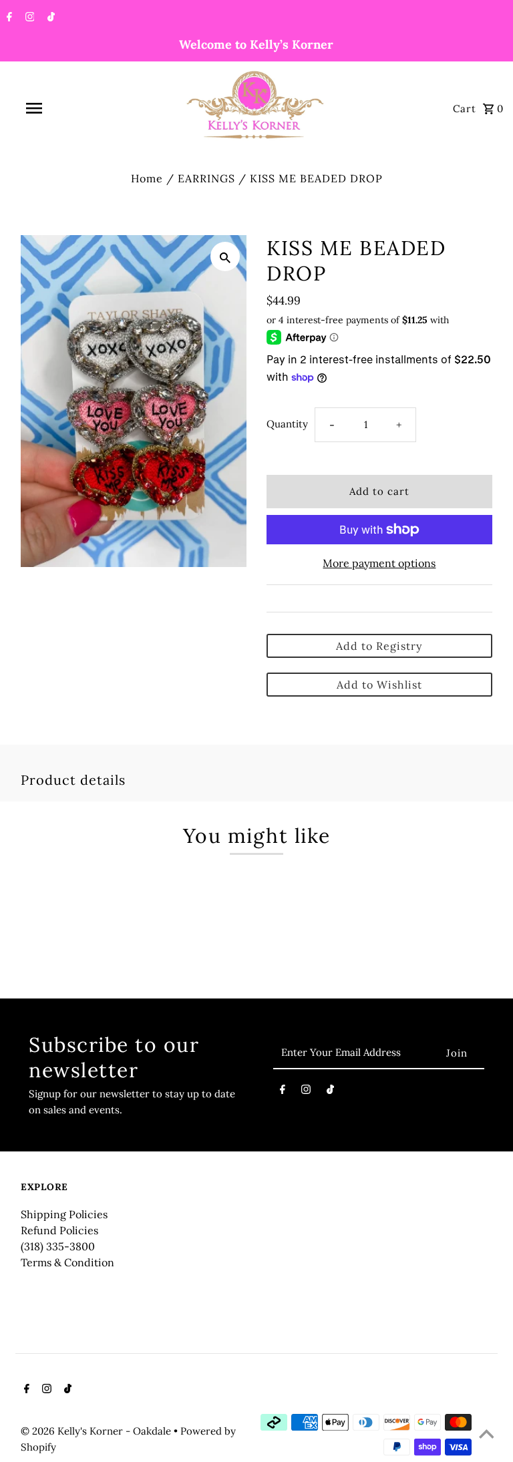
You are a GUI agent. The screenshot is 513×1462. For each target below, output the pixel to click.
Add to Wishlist (379, 684)
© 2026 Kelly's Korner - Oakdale (97, 1431)
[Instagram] (28, 18)
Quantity (287, 423)
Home (147, 178)
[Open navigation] (59, 108)
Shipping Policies (64, 1214)
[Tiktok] (49, 18)
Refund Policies (59, 1230)
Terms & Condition (67, 1262)
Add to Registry (379, 646)
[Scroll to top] (486, 1435)
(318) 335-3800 (58, 1246)
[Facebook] (7, 18)
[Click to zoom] (225, 256)
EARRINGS (206, 178)
